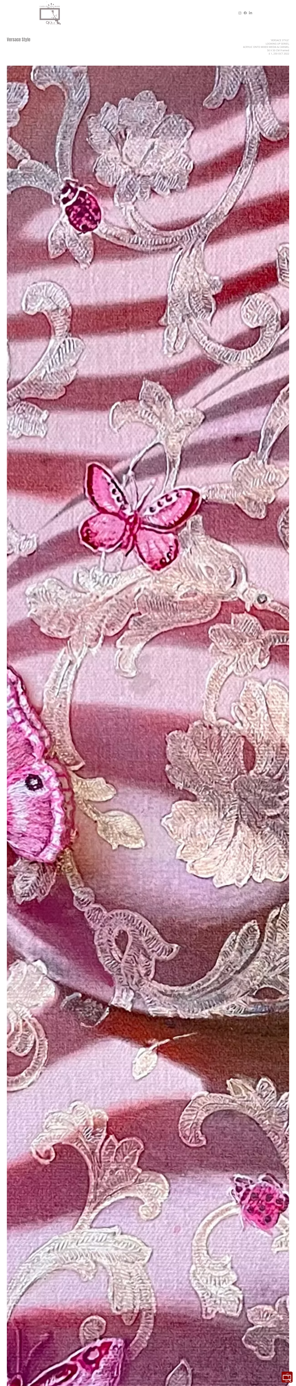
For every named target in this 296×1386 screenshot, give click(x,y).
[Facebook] (245, 13)
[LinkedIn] (250, 13)
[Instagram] (240, 13)
